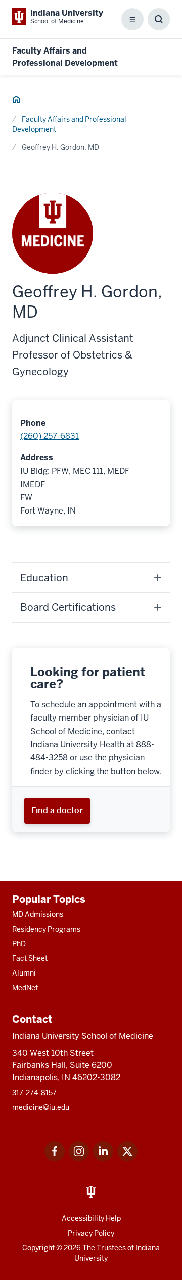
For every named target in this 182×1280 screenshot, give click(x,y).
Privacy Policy (91, 1233)
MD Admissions (37, 914)
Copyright (38, 1247)
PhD (19, 943)
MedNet (25, 987)
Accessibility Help (91, 1218)
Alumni (24, 973)
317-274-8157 (34, 1092)
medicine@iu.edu (40, 1107)
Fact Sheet (30, 958)
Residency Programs (46, 929)
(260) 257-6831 (49, 436)
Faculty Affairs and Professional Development (69, 124)
